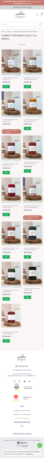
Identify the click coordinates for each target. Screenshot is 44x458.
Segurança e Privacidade (22, 410)
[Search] (40, 24)
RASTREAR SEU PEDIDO (20, 7)
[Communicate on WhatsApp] (39, 445)
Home (3, 31)
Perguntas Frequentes (22, 418)
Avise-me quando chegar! (11, 131)
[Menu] (3, 15)
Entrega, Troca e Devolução (22, 414)
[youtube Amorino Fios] (24, 381)
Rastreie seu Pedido (20, 422)
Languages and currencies (22, 434)
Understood (29, 454)
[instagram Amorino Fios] (14, 381)
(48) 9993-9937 (23, 366)
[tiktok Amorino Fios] (29, 381)
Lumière (9, 31)
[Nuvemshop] (22, 447)
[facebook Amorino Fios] (19, 381)
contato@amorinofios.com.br (22, 370)
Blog (22, 426)
